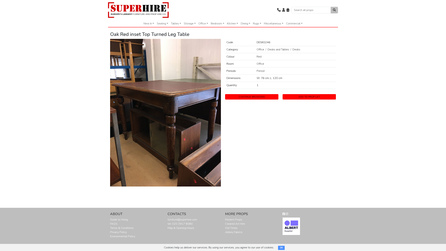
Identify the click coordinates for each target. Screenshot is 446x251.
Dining (244, 23)
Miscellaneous (272, 23)
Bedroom (216, 23)
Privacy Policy (118, 232)
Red (259, 57)
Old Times (231, 228)
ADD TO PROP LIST (309, 96)
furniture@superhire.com (182, 220)
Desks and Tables (278, 49)
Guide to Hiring (119, 220)
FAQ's (113, 224)
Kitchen (231, 23)
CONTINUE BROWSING (252, 96)
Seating (161, 23)
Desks (296, 49)
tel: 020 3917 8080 (180, 224)
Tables (175, 23)
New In (148, 23)
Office (202, 23)
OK (281, 247)
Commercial (293, 23)
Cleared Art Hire (235, 224)
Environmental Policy (122, 236)
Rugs (256, 23)
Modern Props (233, 220)
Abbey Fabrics (234, 232)
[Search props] (334, 10)
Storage (189, 23)
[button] (279, 10)
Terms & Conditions (122, 228)
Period (260, 71)
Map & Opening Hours (181, 228)
